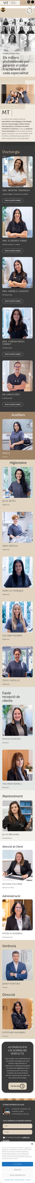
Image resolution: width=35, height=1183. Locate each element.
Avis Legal (28, 1179)
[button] (32, 1144)
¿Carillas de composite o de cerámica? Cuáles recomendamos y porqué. (21, 1111)
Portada (5, 53)
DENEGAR (17, 1170)
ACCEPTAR (17, 1164)
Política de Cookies (9, 1179)
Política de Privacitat (20, 1179)
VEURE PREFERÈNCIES (17, 1175)
